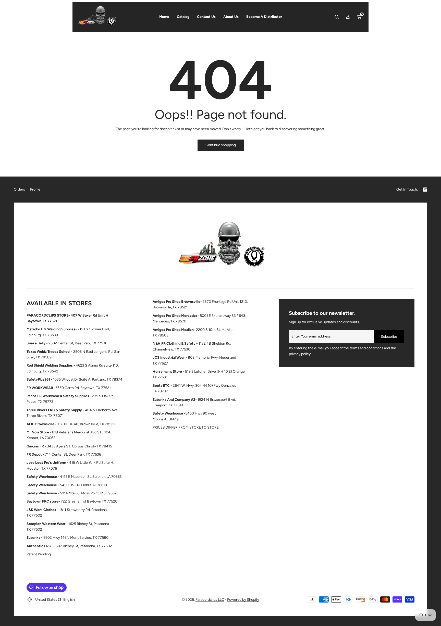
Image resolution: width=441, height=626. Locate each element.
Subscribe (389, 336)
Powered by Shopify (243, 599)
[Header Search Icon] (336, 16)
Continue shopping (220, 145)
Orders (19, 189)
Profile (35, 189)
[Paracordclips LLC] (220, 246)
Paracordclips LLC (209, 599)
